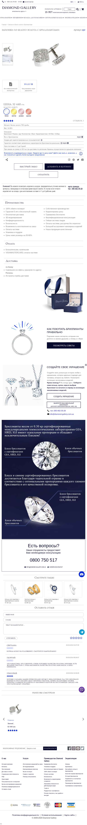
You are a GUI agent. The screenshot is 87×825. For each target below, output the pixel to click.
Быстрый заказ (28, 166)
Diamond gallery (19, 9)
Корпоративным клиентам (30, 769)
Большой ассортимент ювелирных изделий (64, 226)
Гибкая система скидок (55, 221)
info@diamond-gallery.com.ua (62, 414)
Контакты (4, 766)
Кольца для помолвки (33, 17)
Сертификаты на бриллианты (73, 785)
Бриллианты (5, 17)
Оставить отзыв (6, 789)
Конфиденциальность (15, 221)
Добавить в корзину (59, 166)
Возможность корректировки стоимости (52, 780)
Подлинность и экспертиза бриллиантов (73, 779)
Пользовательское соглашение (11, 781)
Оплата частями (12, 229)
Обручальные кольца (54, 17)
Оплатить (43, 174)
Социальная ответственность (10, 774)
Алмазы (67, 764)
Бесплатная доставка (15, 215)
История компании (7, 764)
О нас (4, 758)
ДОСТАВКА (12, 261)
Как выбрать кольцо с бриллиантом (71, 770)
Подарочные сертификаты (51, 790)
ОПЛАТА (10, 243)
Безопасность (11, 223)
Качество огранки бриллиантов (74, 773)
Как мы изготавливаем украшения (11, 784)
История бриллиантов (71, 776)
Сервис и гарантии (28, 774)
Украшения (17, 17)
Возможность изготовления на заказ (21, 226)
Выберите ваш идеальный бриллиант (64, 404)
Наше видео (5, 779)
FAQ (3, 776)
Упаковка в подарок (14, 232)
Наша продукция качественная (59, 229)
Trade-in (46, 788)
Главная (4, 25)
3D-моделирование (14, 218)
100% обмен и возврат (15, 209)
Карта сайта (69, 815)
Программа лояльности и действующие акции (51, 784)
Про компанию (6, 769)
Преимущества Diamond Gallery (53, 759)
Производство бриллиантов (73, 783)
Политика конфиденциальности (11, 786)
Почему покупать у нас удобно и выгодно (53, 794)
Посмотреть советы (64, 346)
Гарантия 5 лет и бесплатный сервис (21, 212)
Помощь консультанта (29, 776)
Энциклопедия (71, 17)
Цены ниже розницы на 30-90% (19, 235)
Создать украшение (63, 396)
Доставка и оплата (7, 771)
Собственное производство (57, 209)
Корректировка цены (54, 212)
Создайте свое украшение (65, 367)
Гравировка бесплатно (55, 215)
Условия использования (51, 815)
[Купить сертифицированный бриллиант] (43, 538)
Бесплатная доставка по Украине (53, 769)
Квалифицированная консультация (60, 218)
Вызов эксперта (27, 771)
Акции (82, 17)
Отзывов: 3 (78, 120)
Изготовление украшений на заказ (33, 764)
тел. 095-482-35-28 (58, 411)
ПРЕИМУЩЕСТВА (14, 203)
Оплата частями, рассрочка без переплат (63, 223)
